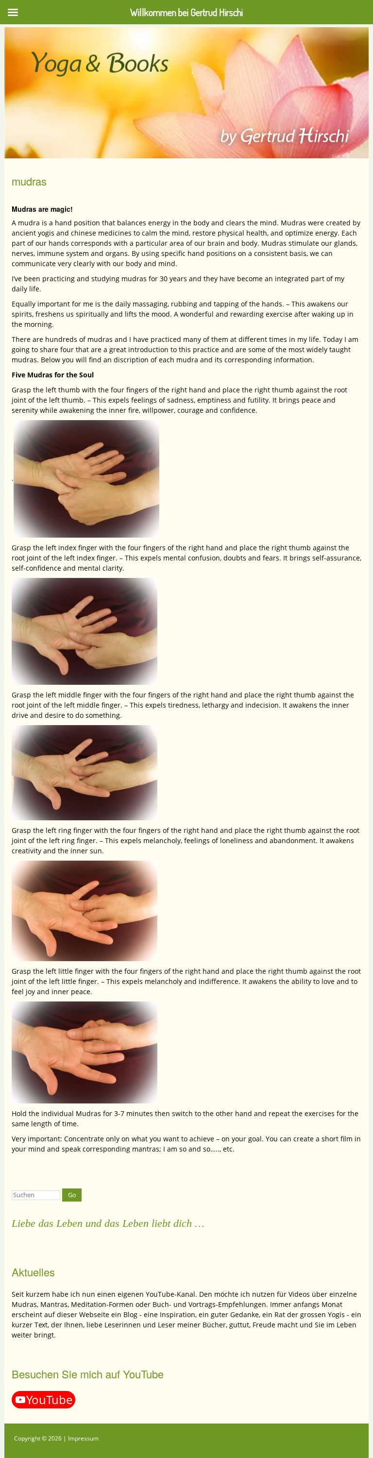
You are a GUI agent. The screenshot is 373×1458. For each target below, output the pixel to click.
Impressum (83, 1438)
